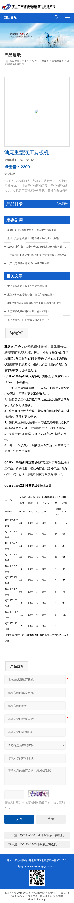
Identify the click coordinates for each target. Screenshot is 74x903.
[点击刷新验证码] (38, 793)
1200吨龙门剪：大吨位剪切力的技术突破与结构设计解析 (38, 246)
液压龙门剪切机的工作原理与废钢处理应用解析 (33, 238)
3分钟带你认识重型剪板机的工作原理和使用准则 (34, 303)
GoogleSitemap (37, 899)
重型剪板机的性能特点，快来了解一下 (28, 319)
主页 (24, 61)
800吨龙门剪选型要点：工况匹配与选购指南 (31, 229)
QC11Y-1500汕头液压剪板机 (38, 844)
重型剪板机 (58, 61)
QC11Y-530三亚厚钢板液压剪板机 (42, 835)
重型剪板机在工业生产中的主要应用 (27, 286)
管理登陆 (58, 896)
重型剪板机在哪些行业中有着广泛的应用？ (30, 294)
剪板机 (45, 61)
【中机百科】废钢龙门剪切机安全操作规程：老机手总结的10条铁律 (38, 255)
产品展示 (34, 61)
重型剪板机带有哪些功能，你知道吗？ (28, 311)
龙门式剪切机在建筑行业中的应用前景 (28, 263)
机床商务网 (46, 896)
